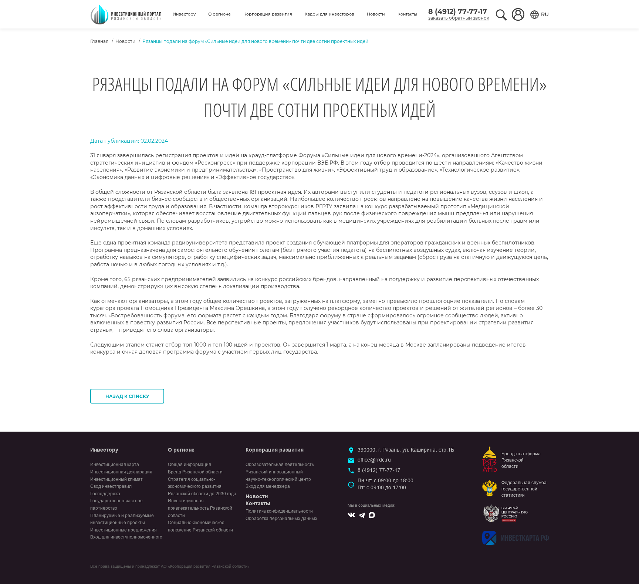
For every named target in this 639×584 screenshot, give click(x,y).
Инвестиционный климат (116, 479)
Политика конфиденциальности (279, 511)
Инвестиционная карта (114, 464)
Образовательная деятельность (280, 464)
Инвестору (184, 14)
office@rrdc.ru (374, 460)
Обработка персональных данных (281, 518)
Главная (99, 41)
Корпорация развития (267, 14)
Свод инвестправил (111, 486)
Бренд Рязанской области (195, 472)
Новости (376, 14)
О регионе (219, 14)
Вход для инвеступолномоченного (126, 537)
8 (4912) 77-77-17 (457, 11)
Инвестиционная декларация (121, 472)
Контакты (407, 14)
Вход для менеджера (268, 486)
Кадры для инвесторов (329, 14)
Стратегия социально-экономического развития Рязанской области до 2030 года (202, 486)
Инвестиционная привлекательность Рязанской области (200, 508)
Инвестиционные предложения (123, 530)
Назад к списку (127, 396)
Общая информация (189, 464)
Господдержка (105, 493)
